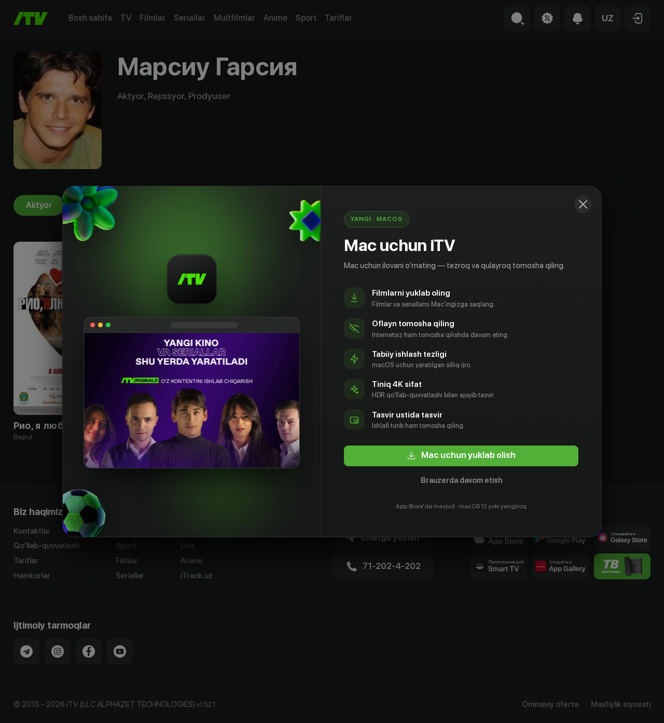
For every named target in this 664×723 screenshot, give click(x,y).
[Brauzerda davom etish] (583, 204)
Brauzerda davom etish (461, 480)
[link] (461, 456)
